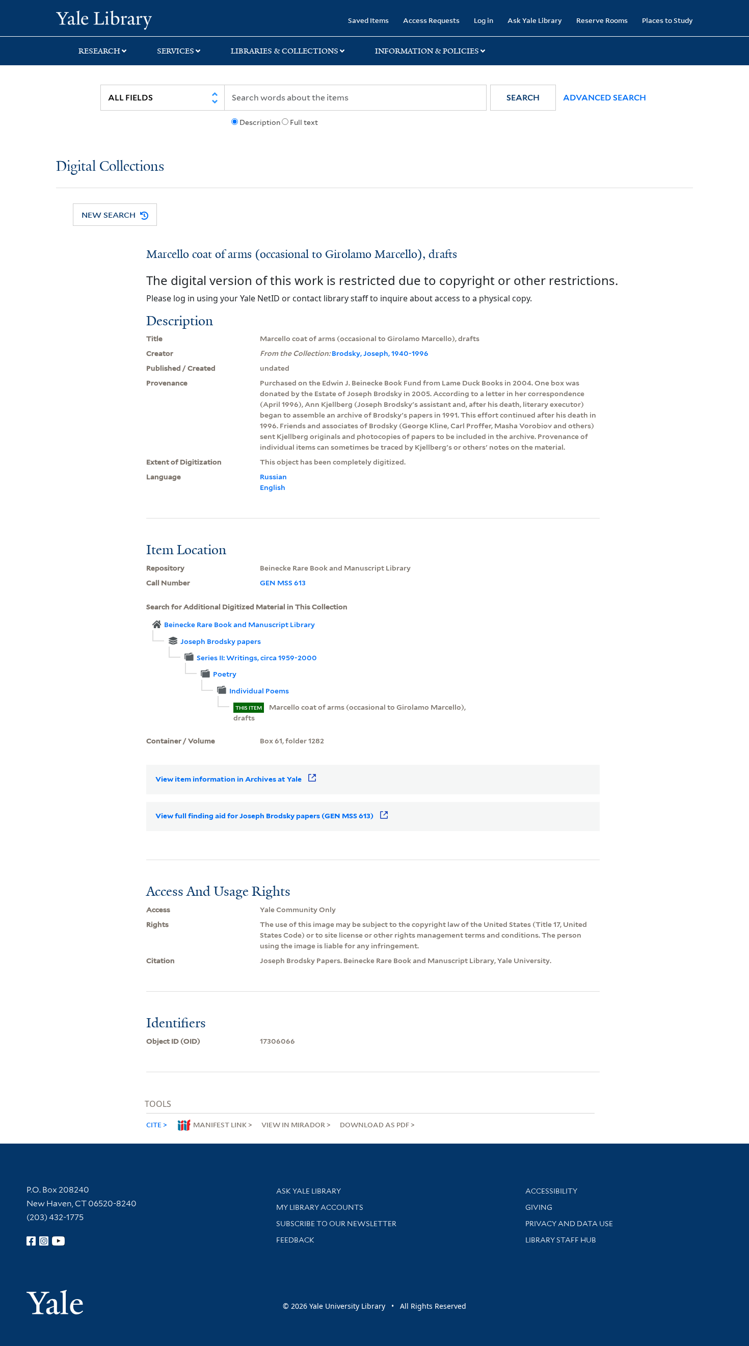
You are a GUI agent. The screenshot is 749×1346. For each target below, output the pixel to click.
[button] (523, 98)
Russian (273, 477)
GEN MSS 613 (283, 583)
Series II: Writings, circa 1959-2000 (257, 658)
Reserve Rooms (602, 20)
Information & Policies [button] (427, 51)
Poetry (224, 674)
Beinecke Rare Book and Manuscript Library (239, 624)
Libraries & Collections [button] (284, 51)
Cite (154, 1124)
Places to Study (667, 20)
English (272, 487)
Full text (304, 122)
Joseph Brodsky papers (220, 641)
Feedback (295, 1240)
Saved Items (368, 20)
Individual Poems (259, 691)
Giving (538, 1207)
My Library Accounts (319, 1207)
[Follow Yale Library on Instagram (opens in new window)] (43, 1241)
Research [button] (99, 51)
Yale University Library (103, 19)
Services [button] (175, 51)
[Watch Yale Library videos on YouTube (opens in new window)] (58, 1241)
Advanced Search (604, 97)
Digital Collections (110, 167)
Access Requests (431, 20)
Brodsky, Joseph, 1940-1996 (380, 353)
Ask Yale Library (534, 20)
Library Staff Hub (560, 1240)
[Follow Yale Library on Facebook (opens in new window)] (31, 1241)
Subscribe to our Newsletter (336, 1224)
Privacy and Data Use (569, 1224)
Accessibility (551, 1191)
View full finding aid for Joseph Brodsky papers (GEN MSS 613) (264, 816)
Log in (483, 20)
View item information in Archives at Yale (228, 779)
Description (259, 122)
